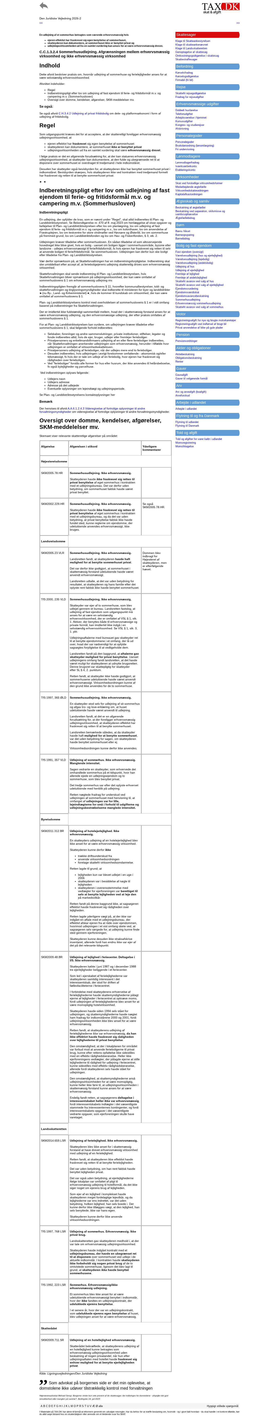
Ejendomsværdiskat (187, 292)
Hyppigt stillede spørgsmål (222, 1406)
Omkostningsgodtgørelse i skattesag (197, 55)
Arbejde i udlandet (186, 408)
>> (238, 23)
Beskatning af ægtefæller (190, 207)
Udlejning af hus (184, 266)
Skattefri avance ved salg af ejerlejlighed (199, 284)
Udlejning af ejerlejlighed (189, 270)
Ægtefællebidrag (185, 217)
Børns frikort (182, 231)
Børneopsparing (184, 234)
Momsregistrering (185, 442)
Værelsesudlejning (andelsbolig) (194, 262)
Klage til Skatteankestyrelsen (192, 40)
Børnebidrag (182, 238)
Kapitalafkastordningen (188, 194)
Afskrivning (182, 128)
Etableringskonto (185, 169)
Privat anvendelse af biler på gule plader (199, 327)
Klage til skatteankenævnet (191, 44)
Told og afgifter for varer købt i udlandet (198, 439)
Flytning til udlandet (187, 422)
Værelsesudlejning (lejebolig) (192, 259)
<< (41, 23)
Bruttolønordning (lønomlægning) (194, 145)
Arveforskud (182, 395)
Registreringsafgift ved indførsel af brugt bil (200, 323)
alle (101, 1406)
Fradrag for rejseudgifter (189, 96)
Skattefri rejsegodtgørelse (190, 93)
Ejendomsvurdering (186, 288)
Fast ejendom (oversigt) (189, 251)
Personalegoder (184, 141)
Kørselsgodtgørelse (187, 76)
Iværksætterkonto (186, 166)
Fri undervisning (184, 149)
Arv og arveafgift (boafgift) (190, 391)
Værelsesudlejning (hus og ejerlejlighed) (198, 255)
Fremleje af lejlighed (187, 273)
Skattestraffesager (186, 59)
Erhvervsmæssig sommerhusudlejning (198, 303)
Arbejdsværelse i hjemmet (190, 117)
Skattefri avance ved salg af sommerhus (199, 307)
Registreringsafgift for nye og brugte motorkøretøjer (205, 320)
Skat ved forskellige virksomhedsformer (198, 183)
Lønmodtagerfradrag (187, 162)
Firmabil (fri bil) (184, 80)
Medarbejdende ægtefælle (190, 186)
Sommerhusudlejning (187, 299)
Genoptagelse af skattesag (191, 52)
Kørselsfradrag (184, 72)
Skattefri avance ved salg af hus (194, 281)
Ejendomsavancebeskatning (192, 295)
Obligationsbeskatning (188, 357)
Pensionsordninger (186, 340)
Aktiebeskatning (184, 354)
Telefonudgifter (184, 113)
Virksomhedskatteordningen (191, 190)
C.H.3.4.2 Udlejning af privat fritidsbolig (84, 113)
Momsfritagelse (184, 446)
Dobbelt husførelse (186, 110)
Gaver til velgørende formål (191, 378)
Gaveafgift (181, 374)
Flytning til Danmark (187, 425)
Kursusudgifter (184, 121)
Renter (179, 361)
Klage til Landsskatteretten (191, 48)
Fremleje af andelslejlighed (191, 277)
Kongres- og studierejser (189, 124)
